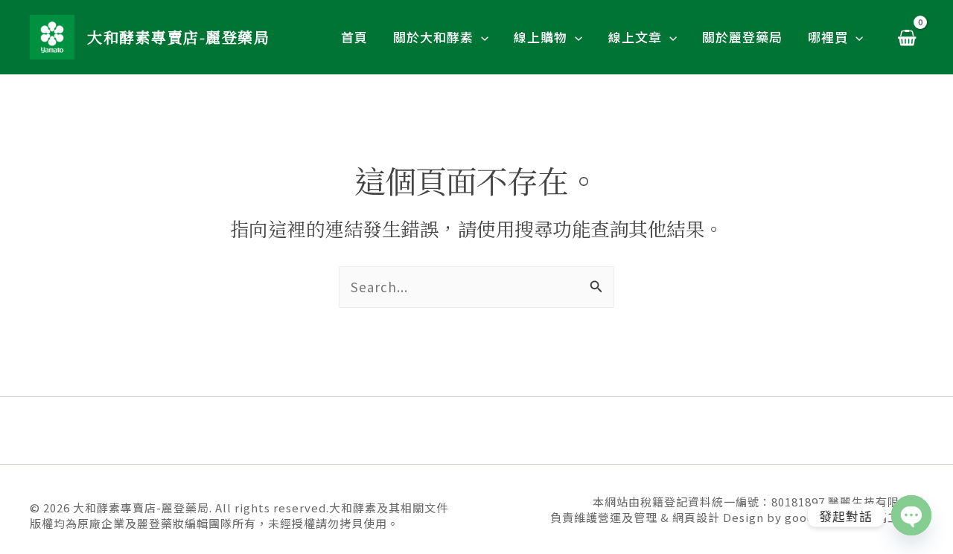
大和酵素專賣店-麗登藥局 (178, 37)
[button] (481, 37)
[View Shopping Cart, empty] (906, 37)
